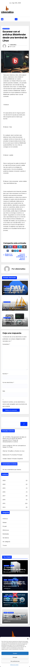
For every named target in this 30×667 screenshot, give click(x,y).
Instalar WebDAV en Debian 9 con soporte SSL (14, 289)
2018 (4, 492)
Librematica (13, 44)
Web (4, 391)
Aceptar (15, 653)
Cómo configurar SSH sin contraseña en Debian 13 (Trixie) (14, 583)
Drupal (4, 526)
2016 (4, 499)
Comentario (6, 344)
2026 (4, 480)
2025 (4, 484)
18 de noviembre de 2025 (12, 602)
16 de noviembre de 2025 (12, 618)
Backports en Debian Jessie (9, 255)
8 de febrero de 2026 (11, 586)
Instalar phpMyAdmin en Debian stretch (14, 305)
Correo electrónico (8, 382)
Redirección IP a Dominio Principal (12, 455)
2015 (4, 503)
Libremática (7, 12)
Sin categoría (6, 28)
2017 (4, 495)
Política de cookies (14, 664)
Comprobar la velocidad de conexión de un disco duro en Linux (15, 321)
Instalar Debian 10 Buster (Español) (13, 458)
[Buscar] (23, 424)
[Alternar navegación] (16, 19)
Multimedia (6, 534)
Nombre (5, 373)
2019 (4, 488)
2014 (4, 507)
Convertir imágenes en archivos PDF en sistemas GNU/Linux (20, 257)
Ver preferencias (15, 661)
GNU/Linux (6, 530)
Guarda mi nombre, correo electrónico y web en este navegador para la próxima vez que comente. (15, 404)
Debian (5, 522)
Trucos (5, 545)
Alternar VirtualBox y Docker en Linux (13, 451)
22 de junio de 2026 (10, 571)
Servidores (6, 537)
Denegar (15, 657)
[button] (28, 638)
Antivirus (5, 518)
